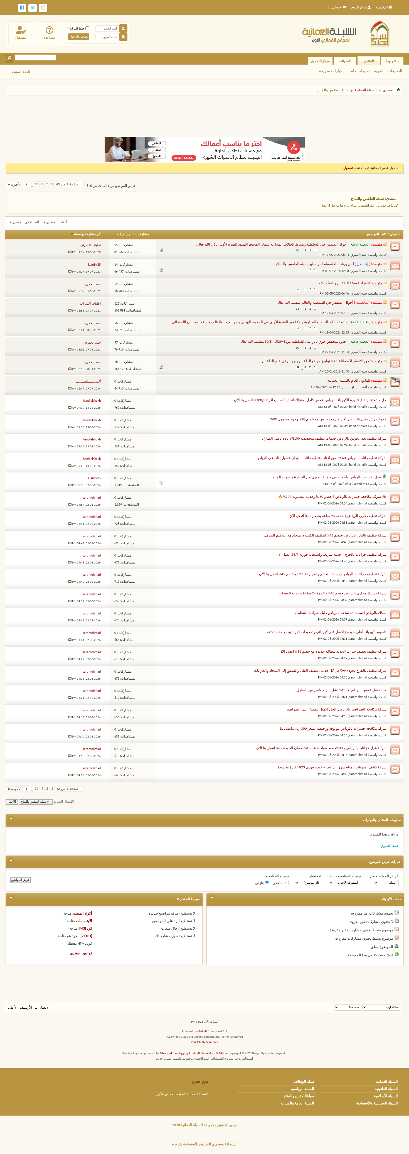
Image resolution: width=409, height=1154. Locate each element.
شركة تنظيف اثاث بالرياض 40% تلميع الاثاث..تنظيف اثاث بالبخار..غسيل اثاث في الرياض (321, 458)
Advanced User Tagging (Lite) (177, 1053)
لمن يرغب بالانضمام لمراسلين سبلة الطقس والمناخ (315, 264)
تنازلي (260, 883)
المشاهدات (124, 234)
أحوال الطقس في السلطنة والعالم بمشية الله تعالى (314, 303)
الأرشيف (26, 1008)
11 (36, 184)
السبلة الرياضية (302, 1089)
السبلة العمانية (366, 90)
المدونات (345, 61)
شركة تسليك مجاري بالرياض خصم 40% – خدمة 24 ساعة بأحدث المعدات (332, 593)
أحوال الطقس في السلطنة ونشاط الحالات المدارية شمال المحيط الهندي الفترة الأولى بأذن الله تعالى (272, 244)
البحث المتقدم (21, 71)
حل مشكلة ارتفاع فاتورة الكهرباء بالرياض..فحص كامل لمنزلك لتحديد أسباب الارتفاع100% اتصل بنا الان (310, 400)
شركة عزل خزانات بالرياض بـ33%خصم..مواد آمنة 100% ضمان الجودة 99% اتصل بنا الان (321, 748)
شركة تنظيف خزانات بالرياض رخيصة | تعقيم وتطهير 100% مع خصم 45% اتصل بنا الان (322, 574)
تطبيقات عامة (360, 70)
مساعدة (49, 38)
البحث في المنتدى (25, 222)
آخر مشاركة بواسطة (87, 234)
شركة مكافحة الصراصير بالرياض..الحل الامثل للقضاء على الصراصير (336, 709)
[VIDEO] (86, 936)
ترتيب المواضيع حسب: (344, 876)
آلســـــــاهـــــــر (354, 387)
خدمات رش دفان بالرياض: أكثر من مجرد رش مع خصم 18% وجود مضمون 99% (328, 419)
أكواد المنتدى (82, 913)
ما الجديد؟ (392, 61)
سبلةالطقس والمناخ (299, 1096)
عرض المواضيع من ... (383, 876)
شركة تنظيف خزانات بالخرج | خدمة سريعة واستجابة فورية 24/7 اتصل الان (331, 555)
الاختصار (315, 876)
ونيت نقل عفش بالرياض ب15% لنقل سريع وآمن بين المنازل (341, 690)
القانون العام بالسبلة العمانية (348, 381)
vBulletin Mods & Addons (212, 1053)
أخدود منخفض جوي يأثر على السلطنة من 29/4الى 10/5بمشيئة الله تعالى (293, 342)
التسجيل (21, 38)
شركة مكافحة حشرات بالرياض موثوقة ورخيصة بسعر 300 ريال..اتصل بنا (333, 729)
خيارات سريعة (331, 70)
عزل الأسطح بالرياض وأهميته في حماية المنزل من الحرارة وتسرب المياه (326, 477)
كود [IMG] (85, 928)
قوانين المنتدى (81, 953)
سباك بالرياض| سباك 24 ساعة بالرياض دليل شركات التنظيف (340, 613)
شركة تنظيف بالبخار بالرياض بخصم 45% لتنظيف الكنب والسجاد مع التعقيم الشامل (325, 535)
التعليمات (394, 70)
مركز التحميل (320, 61)
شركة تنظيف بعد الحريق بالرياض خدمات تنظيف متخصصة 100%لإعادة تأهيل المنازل (324, 438)
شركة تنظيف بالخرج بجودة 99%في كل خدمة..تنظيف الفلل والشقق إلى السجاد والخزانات (320, 671)
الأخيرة (16, 185)
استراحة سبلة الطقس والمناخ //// (344, 283)
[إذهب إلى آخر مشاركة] (70, 252)
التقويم (379, 70)
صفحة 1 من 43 (67, 184)
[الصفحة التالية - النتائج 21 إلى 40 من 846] (26, 184)
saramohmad (358, 503)
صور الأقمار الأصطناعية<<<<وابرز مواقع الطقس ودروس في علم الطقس (316, 361)
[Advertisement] (204, 113)
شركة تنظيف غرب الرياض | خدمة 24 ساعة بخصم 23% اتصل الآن (337, 516)
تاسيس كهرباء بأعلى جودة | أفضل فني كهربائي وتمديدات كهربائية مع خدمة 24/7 (326, 632)
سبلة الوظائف (303, 1082)
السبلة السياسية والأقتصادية (377, 1103)
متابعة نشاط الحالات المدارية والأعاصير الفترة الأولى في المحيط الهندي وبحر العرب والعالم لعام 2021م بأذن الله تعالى (260, 322)
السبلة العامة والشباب (297, 1103)
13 (297, 308)
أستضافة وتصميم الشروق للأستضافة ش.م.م (205, 1144)
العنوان (395, 234)
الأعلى (12, 801)
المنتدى (369, 61)
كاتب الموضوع (377, 234)
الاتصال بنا (42, 1008)
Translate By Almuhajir (204, 1042)
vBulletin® (203, 1031)
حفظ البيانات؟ (76, 28)
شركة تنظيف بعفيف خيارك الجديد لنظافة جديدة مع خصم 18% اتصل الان (332, 651)
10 (297, 250)
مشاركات (142, 234)
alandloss (360, 484)
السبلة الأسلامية (386, 1096)
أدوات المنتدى (56, 222)
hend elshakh (358, 407)
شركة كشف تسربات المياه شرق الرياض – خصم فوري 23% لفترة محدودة (331, 767)
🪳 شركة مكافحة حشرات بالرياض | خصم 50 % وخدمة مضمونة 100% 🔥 (332, 497)
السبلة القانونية (386, 1089)
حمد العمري (359, 255)
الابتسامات (84, 921)
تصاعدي (278, 883)
